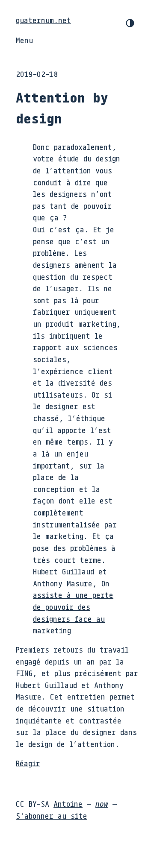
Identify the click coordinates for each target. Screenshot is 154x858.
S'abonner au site (51, 815)
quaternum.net (43, 20)
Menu (24, 40)
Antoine (68, 803)
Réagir (28, 763)
